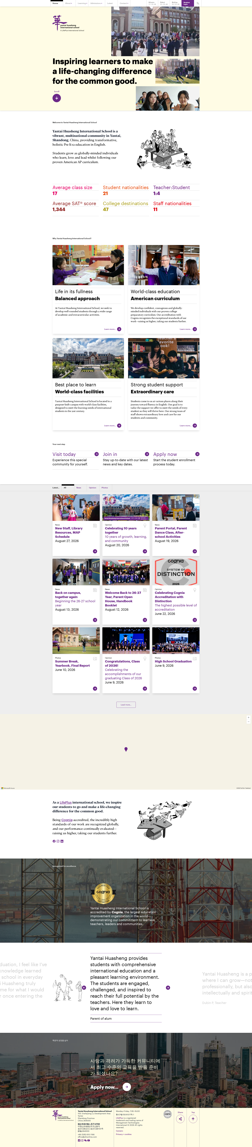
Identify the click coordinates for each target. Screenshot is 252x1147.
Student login (187, 3)
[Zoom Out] (248, 722)
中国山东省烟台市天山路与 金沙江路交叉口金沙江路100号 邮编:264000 (90, 1128)
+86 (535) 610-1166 (86, 1134)
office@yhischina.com (87, 1137)
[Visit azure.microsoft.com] (8, 788)
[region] (126, 752)
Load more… (126, 705)
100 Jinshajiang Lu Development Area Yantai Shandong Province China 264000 (94, 1117)
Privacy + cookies (124, 1134)
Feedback (248, 788)
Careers (119, 1131)
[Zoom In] (248, 717)
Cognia (66, 820)
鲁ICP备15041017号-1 (125, 1114)
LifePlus (66, 802)
